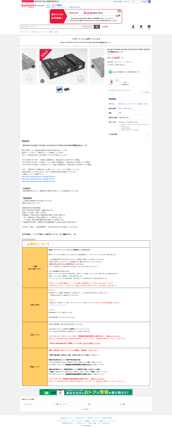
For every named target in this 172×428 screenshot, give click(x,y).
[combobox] (51, 27)
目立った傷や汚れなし (126, 108)
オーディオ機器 (48, 32)
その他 (56, 32)
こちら (128, 90)
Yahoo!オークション (66, 418)
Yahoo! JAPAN (118, 1)
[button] (129, 134)
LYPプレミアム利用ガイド (99, 421)
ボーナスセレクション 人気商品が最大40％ (67, 7)
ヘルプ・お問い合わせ (104, 423)
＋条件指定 (105, 26)
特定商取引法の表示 (67, 423)
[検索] (149, 1)
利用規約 (87, 421)
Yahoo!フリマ (80, 418)
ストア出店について (80, 423)
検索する (97, 27)
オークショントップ (25, 32)
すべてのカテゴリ (87, 26)
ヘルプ (125, 1)
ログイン (49, 7)
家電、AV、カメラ (38, 32)
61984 (127, 84)
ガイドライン (111, 421)
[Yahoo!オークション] (32, 5)
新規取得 (59, 5)
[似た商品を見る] (42, 81)
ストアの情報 (145, 92)
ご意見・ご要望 (92, 423)
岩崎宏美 (145, 1)
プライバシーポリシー (63, 421)
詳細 (138, 72)
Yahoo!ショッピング (93, 418)
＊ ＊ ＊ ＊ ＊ (119, 82)
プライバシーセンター (77, 421)
